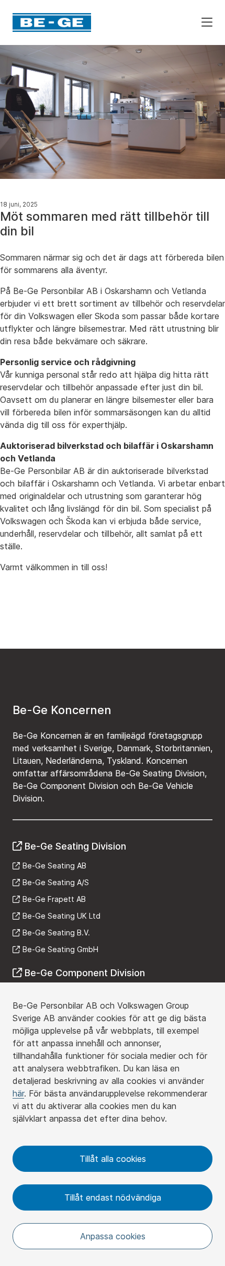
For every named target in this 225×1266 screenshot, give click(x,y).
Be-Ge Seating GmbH (60, 949)
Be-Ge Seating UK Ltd (61, 915)
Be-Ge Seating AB (54, 865)
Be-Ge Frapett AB (54, 899)
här (18, 1093)
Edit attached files (221, 591)
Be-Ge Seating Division (75, 846)
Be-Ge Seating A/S (55, 882)
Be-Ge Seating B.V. (56, 932)
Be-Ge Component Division (85, 972)
